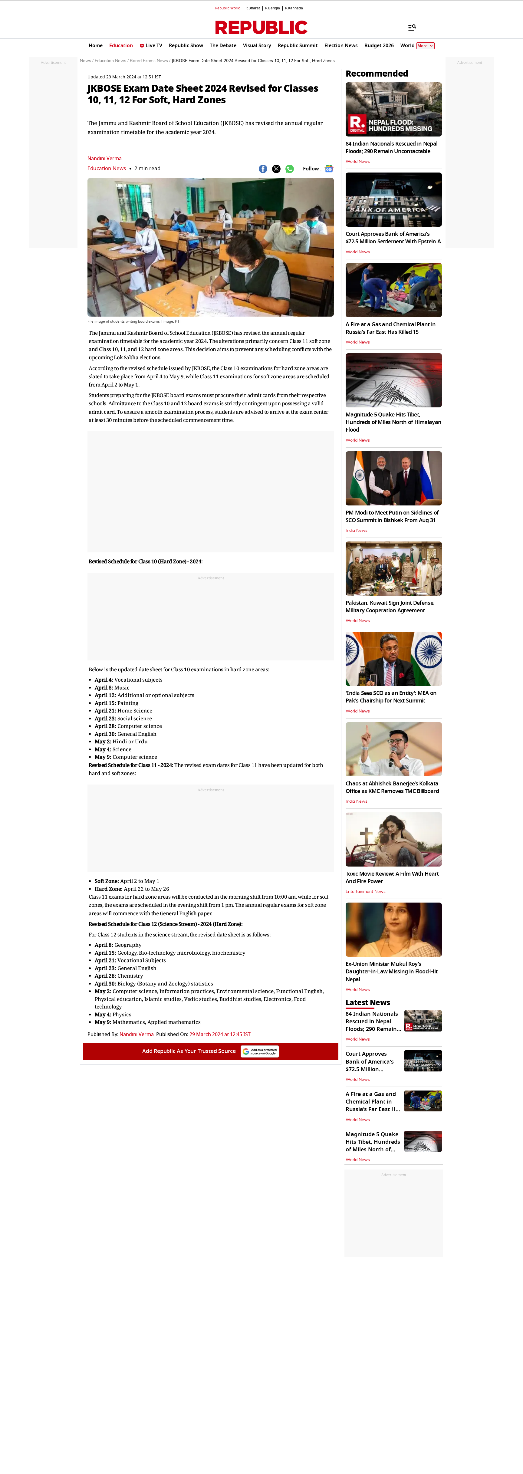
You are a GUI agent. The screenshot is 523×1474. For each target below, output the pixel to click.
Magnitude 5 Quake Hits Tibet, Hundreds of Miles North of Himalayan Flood (393, 422)
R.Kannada (294, 8)
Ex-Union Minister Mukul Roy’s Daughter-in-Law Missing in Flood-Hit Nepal (391, 971)
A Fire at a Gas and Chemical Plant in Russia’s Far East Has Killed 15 (391, 328)
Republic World (227, 8)
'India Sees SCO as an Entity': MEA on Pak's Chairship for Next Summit (391, 697)
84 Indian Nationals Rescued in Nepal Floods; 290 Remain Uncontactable (391, 147)
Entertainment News (366, 892)
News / (87, 61)
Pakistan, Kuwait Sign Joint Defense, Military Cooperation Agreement (390, 606)
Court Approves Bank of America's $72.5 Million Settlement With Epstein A (393, 237)
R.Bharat (252, 8)
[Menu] (409, 27)
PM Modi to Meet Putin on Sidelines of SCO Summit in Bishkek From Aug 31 (392, 516)
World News (358, 162)
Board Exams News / (150, 61)
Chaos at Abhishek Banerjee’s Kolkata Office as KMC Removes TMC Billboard (392, 787)
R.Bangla (272, 8)
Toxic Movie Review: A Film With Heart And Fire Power (392, 877)
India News (356, 530)
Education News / (112, 61)
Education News (106, 168)
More (422, 46)
